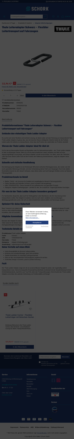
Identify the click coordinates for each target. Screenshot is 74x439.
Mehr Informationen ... (32, 218)
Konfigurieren (44, 226)
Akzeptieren (37, 223)
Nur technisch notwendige (29, 226)
